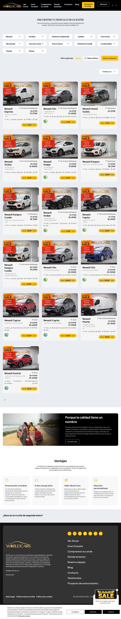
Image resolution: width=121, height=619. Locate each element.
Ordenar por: (107, 71)
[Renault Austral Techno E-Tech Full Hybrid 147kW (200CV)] (21, 358)
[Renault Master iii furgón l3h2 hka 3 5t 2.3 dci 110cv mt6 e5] (99, 304)
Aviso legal (10, 596)
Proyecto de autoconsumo (83, 583)
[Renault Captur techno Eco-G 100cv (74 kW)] (21, 305)
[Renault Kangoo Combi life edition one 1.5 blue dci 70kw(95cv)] (21, 251)
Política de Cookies (24, 616)
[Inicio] (12, 5)
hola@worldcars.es (12, 571)
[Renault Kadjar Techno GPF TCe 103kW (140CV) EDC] (60, 198)
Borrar (78, 58)
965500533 (10, 575)
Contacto (68, 4)
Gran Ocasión (34, 5)
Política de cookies (44, 596)
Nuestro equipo (77, 562)
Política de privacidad (25, 596)
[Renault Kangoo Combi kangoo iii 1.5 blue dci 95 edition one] (21, 199)
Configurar (75, 612)
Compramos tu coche (46, 5)
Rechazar (93, 612)
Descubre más (72, 442)
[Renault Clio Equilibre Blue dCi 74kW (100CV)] (60, 94)
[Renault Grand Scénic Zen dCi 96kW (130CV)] (99, 94)
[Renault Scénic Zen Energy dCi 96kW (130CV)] (21, 147)
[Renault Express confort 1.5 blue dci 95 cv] (21, 94)
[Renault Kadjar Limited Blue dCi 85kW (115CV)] (60, 147)
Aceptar (111, 612)
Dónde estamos (57, 5)
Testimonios (74, 578)
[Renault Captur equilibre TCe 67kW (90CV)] (99, 199)
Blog (77, 4)
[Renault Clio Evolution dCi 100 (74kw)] (60, 252)
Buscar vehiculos (109, 58)
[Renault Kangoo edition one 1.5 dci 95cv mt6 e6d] (99, 147)
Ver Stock (25, 5)
